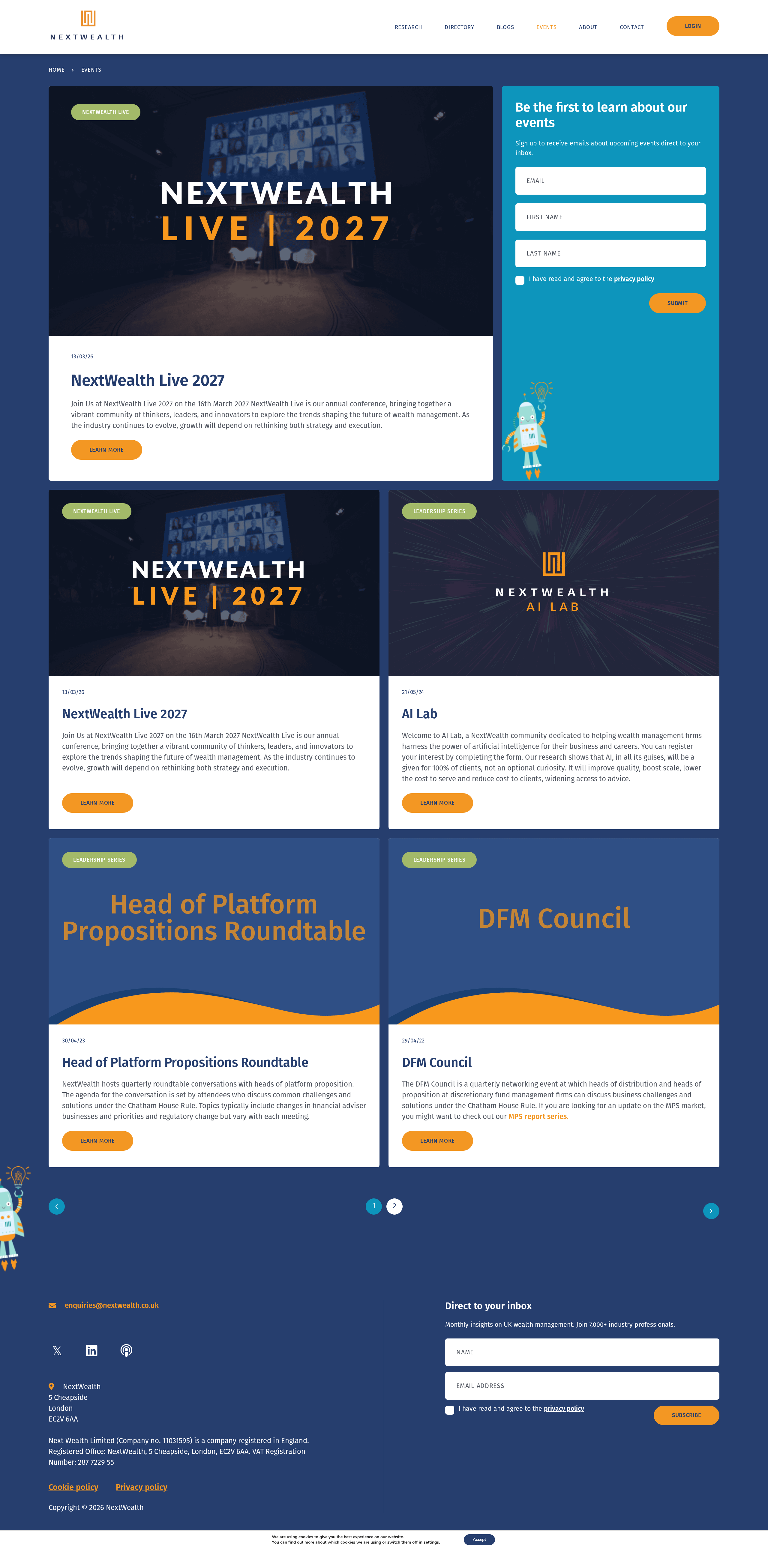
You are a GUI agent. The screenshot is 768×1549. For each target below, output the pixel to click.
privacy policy (634, 279)
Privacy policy (141, 1487)
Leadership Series (439, 511)
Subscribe (686, 1415)
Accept (479, 1539)
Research (408, 27)
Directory (459, 27)
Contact (632, 27)
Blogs (505, 27)
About (588, 27)
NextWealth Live (105, 112)
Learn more (106, 450)
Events (546, 27)
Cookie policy (73, 1487)
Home (57, 70)
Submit (678, 303)
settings (431, 1542)
